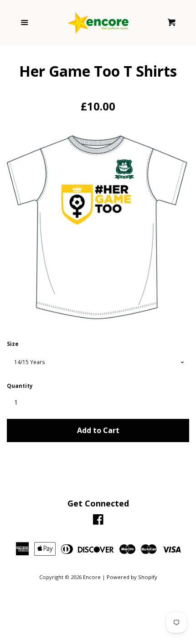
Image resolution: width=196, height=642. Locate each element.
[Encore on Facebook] (98, 521)
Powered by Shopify (132, 577)
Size (13, 344)
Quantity (20, 386)
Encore (92, 577)
